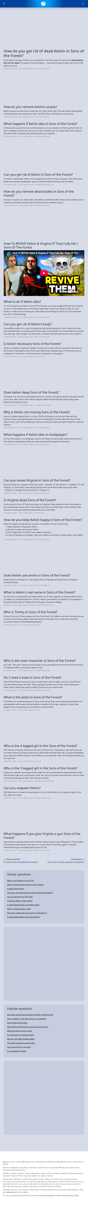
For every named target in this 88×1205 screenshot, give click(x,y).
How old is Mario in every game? (19, 901)
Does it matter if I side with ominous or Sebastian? (26, 1019)
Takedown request (11, 69)
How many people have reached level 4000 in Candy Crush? (30, 1015)
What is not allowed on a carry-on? (20, 880)
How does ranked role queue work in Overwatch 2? (27, 913)
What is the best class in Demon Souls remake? (25, 885)
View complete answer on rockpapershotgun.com (34, 136)
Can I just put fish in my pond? (19, 1047)
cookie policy (11, 1192)
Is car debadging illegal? (16, 1051)
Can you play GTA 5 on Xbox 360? (20, 897)
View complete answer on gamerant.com (32, 356)
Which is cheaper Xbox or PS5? (19, 909)
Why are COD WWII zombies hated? (21, 1039)
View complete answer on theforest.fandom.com (34, 205)
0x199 (60, 1162)
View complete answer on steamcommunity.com (34, 117)
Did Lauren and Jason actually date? (21, 1043)
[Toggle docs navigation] (4, 3)
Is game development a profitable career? (23, 905)
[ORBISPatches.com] (43, 3)
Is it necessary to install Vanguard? (20, 1035)
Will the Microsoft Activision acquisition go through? (27, 1027)
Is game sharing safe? (15, 889)
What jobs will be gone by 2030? (19, 1031)
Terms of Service (63, 1195)
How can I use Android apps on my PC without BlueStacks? (30, 893)
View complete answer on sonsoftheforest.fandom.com (36, 185)
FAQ (76, 1195)
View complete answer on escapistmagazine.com (34, 69)
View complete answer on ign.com (29, 625)
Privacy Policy (48, 1195)
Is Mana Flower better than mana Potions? (23, 917)
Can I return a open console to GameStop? (66, 862)
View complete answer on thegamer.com (31, 513)
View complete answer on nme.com (30, 761)
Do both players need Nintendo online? (21, 862)
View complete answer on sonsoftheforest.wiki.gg (34, 405)
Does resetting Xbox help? (17, 1023)
